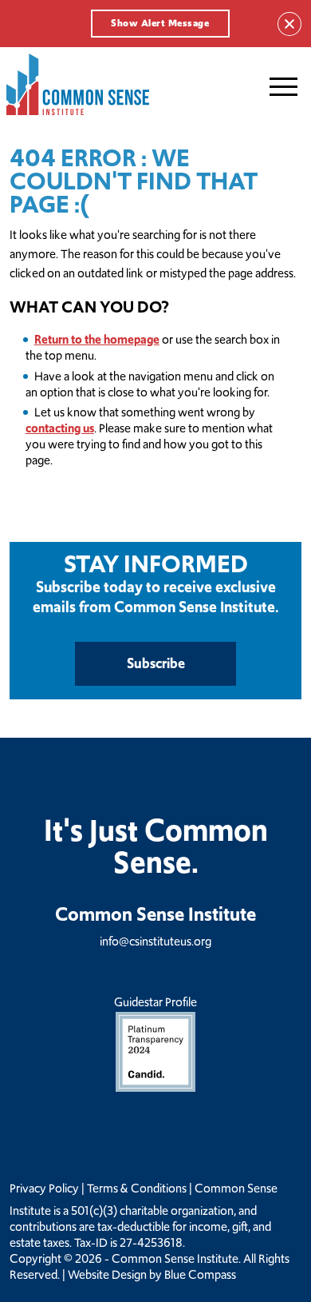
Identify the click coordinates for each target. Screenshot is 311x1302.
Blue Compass (200, 1275)
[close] (289, 24)
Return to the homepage (96, 339)
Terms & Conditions (137, 1188)
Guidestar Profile (155, 1001)
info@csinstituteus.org (155, 941)
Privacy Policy (44, 1188)
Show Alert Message (160, 23)
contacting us (60, 428)
